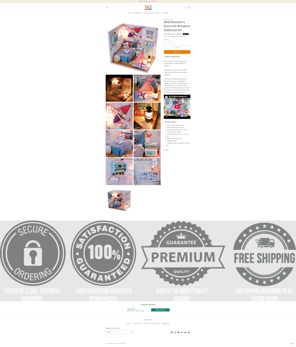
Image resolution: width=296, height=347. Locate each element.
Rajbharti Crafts (112, 343)
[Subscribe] (131, 332)
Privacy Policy (156, 323)
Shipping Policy (166, 323)
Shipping (172, 36)
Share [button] (167, 150)
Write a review (160, 310)
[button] (107, 7)
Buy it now (177, 52)
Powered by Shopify (121, 343)
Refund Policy (147, 323)
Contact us (129, 323)
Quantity (166, 39)
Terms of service (138, 323)
